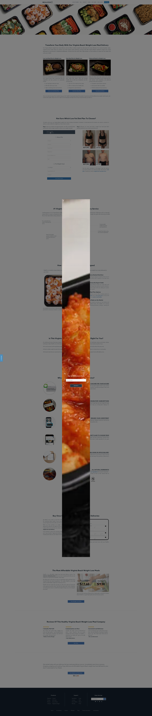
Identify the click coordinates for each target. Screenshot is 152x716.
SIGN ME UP (76, 385)
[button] (1, 358)
